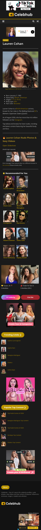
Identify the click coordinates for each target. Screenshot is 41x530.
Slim (15, 101)
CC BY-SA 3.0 (17, 89)
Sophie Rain (11, 348)
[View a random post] (38, 21)
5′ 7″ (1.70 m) (16, 100)
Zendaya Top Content (14, 435)
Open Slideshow (9, 145)
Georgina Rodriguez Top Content (18, 420)
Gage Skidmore (9, 89)
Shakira (10, 362)
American (23, 98)
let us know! (6, 165)
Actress (6, 40)
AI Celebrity (10, 297)
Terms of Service (33, 513)
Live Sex (30, 297)
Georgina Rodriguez (14, 355)
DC (35, 111)
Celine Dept (11, 370)
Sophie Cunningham (14, 341)
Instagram (18, 120)
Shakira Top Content (14, 442)
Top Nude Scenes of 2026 (16, 413)
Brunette (17, 103)
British (17, 98)
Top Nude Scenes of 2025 (16, 428)
